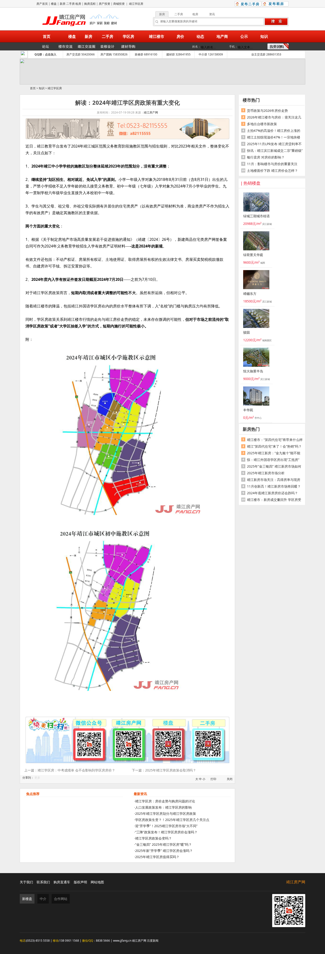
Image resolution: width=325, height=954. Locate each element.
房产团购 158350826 (114, 54)
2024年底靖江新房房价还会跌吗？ (272, 493)
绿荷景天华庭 (253, 255)
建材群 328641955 (178, 54)
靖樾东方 (249, 294)
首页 (33, 88)
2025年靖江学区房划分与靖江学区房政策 (165, 813)
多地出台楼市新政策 (262, 124)
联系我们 (43, 882)
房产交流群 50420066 (80, 54)
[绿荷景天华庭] (256, 241)
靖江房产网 (151, 112)
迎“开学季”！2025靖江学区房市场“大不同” (166, 826)
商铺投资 (119, 4)
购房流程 (90, 4)
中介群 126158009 (211, 54)
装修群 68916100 (146, 54)
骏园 (246, 332)
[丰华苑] (256, 396)
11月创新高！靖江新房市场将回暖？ (274, 486)
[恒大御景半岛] (256, 358)
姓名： (196, 46)
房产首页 (42, 4)
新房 (62, 4)
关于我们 (26, 882)
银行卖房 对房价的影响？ (266, 157)
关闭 (229, 779)
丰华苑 (248, 410)
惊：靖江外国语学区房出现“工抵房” (273, 459)
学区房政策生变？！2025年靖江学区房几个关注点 (172, 819)
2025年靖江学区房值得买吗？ (157, 857)
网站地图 (97, 882)
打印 (213, 779)
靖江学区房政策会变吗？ (153, 838)
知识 (41, 88)
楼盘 (54, 4)
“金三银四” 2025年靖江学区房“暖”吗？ (163, 844)
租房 (78, 4)
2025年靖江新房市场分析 (266, 473)
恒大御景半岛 (253, 371)
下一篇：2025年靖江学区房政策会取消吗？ (164, 770)
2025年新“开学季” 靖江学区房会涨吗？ (164, 850)
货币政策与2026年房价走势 (267, 110)
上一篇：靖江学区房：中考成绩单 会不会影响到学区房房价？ (69, 770)
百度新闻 (152, 941)
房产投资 (104, 4)
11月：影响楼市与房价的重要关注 (272, 164)
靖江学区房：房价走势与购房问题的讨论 (165, 801)
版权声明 (80, 882)
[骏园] (256, 319)
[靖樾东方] (256, 280)
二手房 (70, 4)
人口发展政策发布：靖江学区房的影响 (163, 807)
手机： (233, 46)
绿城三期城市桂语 (256, 216)
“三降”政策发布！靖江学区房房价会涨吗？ (166, 832)
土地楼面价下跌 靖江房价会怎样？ (272, 170)
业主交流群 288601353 (266, 54)
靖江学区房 (136, 4)
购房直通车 (62, 882)
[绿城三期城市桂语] (256, 203)
